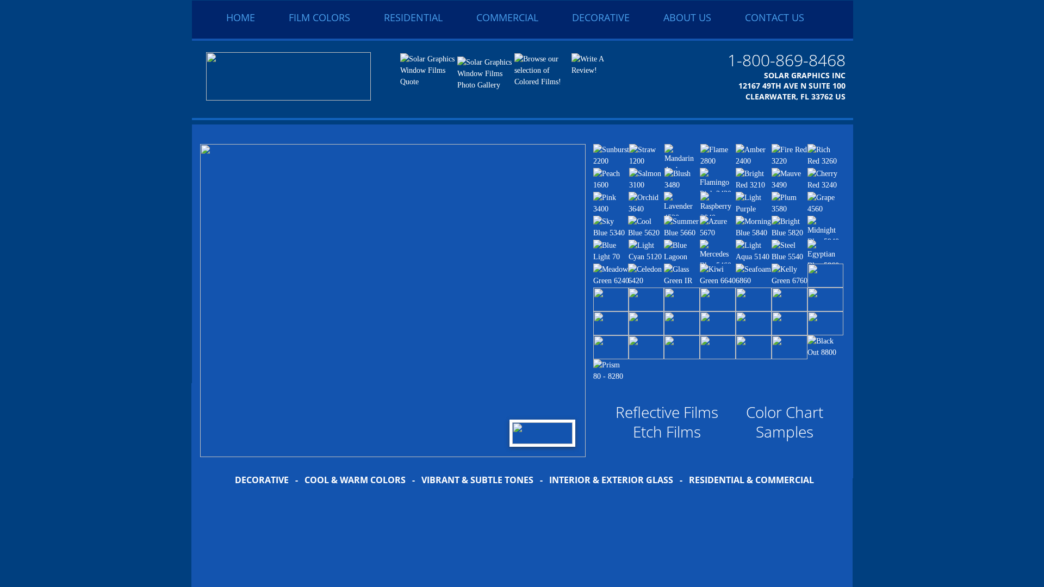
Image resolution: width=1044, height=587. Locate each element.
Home (240, 17)
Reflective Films (667, 412)
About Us (687, 17)
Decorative (601, 17)
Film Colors (319, 17)
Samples (784, 431)
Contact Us (774, 17)
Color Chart (784, 412)
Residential (413, 17)
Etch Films (667, 431)
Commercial (507, 17)
